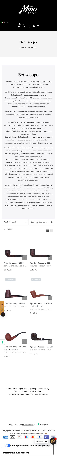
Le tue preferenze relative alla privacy (30, 445)
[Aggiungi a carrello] (24, 257)
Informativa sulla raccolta (16, 452)
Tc (40, 433)
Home (21, 47)
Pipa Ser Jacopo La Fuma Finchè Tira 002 (15, 347)
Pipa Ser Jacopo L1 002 (40, 263)
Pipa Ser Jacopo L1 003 (14, 303)
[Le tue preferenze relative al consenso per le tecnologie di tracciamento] (2, 342)
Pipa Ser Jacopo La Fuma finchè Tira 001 (41, 304)
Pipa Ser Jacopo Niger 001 (41, 347)
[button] (5, 22)
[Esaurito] (24, 298)
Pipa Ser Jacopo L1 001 (14, 263)
